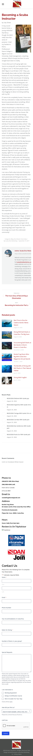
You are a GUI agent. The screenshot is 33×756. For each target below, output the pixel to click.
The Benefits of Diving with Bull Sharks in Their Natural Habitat (22, 368)
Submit (5, 733)
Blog (12, 239)
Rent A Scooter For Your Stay (13, 699)
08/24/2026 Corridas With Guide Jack (18, 419)
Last (3, 592)
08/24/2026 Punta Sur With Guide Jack (18, 434)
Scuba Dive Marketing (23, 752)
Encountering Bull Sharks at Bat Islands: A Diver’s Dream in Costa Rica (22, 345)
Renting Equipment (11, 693)
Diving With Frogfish (20, 377)
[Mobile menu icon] (3, 4)
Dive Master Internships (20, 239)
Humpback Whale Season (15, 462)
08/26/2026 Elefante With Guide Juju (18, 398)
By (10, 241)
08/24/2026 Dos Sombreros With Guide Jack (19, 427)
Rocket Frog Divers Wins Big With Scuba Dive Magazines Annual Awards (22, 356)
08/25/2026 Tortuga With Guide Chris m (19, 413)
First (3, 584)
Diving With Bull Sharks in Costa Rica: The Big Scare (22, 333)
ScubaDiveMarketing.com (24, 262)
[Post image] (7, 323)
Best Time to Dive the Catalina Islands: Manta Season (21, 322)
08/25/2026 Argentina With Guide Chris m (19, 406)
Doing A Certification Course (13, 696)
